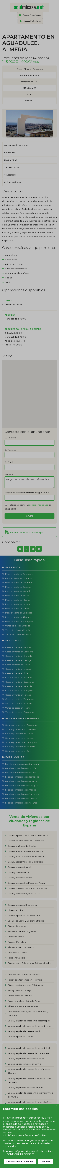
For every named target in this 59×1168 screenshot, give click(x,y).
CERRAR (46, 1161)
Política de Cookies (35, 1135)
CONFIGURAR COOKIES (20, 1161)
